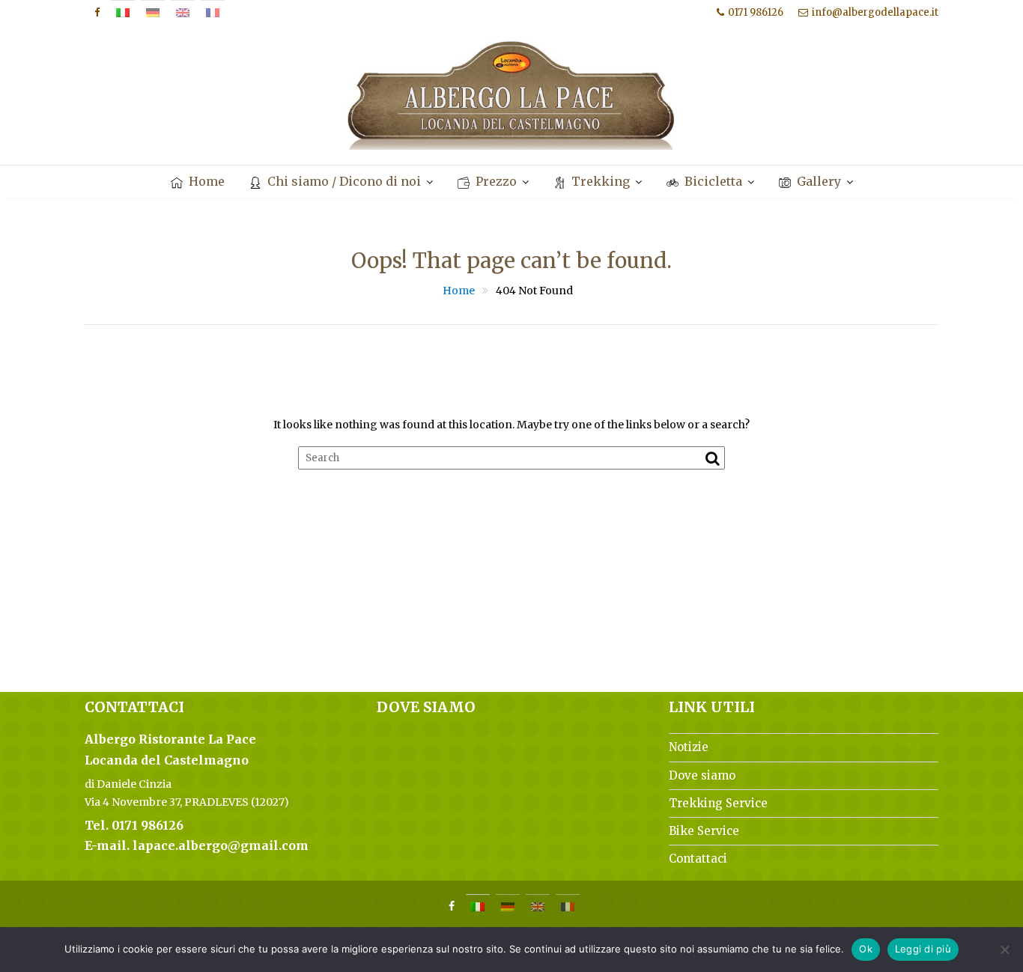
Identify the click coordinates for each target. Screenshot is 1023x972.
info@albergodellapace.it (875, 12)
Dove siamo (702, 775)
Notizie (688, 747)
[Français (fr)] (213, 13)
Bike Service (704, 831)
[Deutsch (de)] (153, 13)
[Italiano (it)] (123, 13)
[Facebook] (97, 13)
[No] (1004, 949)
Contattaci (698, 858)
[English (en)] (183, 13)
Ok (865, 949)
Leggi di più (923, 949)
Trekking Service (718, 803)
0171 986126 (755, 12)
